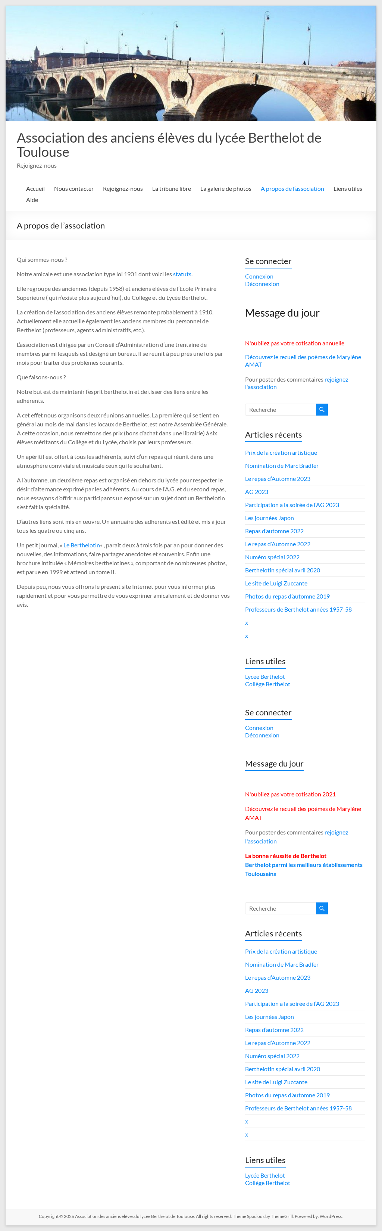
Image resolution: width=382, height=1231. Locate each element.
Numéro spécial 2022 (272, 556)
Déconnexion (262, 283)
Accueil (35, 188)
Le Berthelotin (81, 544)
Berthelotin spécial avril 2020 (282, 569)
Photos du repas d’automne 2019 (287, 596)
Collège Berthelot (267, 683)
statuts (182, 273)
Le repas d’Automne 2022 (277, 543)
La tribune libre (171, 188)
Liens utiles (348, 188)
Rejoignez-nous (123, 188)
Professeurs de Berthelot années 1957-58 (298, 609)
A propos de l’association (292, 188)
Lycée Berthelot (265, 676)
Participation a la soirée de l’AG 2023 (292, 504)
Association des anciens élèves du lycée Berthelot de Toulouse (169, 144)
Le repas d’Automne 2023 (277, 478)
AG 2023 (256, 491)
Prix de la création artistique (281, 452)
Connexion (259, 276)
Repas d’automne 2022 (274, 530)
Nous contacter (74, 188)
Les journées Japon (269, 517)
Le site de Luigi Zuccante (276, 583)
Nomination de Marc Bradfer (282, 465)
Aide (32, 199)
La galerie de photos (225, 188)
